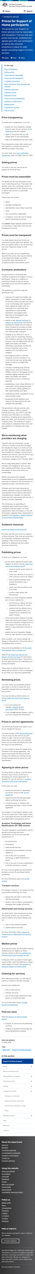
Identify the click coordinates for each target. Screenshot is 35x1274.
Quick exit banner (8, 1184)
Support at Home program (21, 1050)
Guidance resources (11, 89)
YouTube (5, 1218)
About (5, 1066)
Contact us (5, 1158)
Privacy (4, 1182)
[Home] (17, 4)
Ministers (5, 1148)
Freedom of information (10, 1155)
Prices (6, 1110)
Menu (7, 11)
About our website (8, 1171)
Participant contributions (12, 1096)
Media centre (6, 1203)
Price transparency (11, 69)
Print (14, 58)
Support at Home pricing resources (14, 529)
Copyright (5, 1176)
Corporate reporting (9, 1150)
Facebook (5, 1211)
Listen (6, 58)
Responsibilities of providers (11, 1076)
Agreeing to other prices (13, 101)
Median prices (9, 104)
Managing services (9, 1115)
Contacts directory (8, 1161)
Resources (6, 1125)
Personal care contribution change (15, 1106)
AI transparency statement (11, 1153)
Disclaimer (5, 1179)
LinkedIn (5, 1213)
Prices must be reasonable (13, 75)
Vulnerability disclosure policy (12, 1192)
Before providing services (11, 1071)
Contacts (6, 1130)
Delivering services (9, 1081)
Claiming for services (11, 107)
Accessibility (6, 1174)
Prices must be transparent (13, 78)
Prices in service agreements (14, 98)
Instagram (5, 1221)
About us (5, 1145)
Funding (5, 1086)
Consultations (6, 1208)
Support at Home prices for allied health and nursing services (16, 934)
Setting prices (9, 72)
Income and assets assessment (14, 1101)
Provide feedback (10, 1241)
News (5, 1120)
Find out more (9, 110)
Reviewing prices (10, 95)
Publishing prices (10, 92)
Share (23, 58)
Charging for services (11, 17)
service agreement (26, 733)
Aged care (6, 1050)
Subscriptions (6, 1190)
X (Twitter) (5, 1216)
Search (29, 11)
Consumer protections (12, 81)
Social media (6, 1187)
